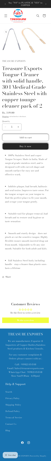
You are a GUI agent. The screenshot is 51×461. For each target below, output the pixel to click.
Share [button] (8, 276)
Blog (7, 430)
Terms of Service (13, 417)
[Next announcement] (46, 4)
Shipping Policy (13, 404)
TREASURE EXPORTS (20, 456)
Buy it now (25, 146)
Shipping (5, 116)
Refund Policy (12, 411)
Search (8, 391)
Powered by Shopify (38, 456)
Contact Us (10, 424)
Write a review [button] (25, 320)
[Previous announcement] (5, 4)
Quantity (6, 121)
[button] (6, 16)
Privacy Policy (12, 398)
